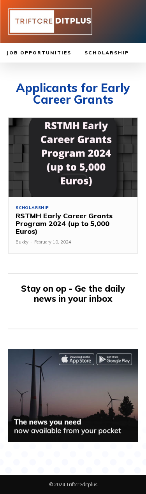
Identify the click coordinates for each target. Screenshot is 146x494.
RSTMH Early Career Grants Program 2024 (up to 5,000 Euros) (64, 223)
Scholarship (32, 208)
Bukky (22, 242)
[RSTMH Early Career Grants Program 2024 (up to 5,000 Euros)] (73, 157)
